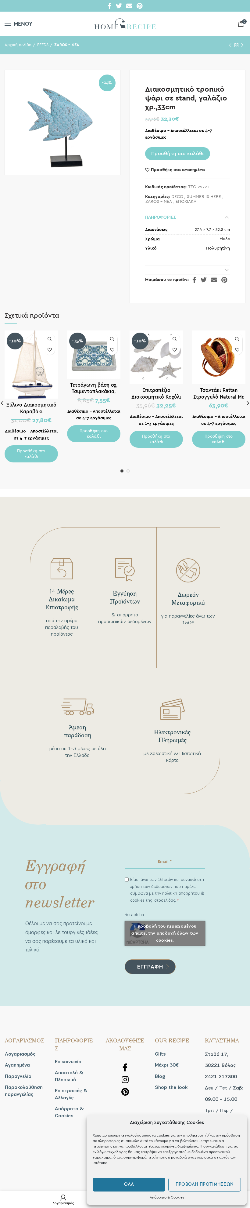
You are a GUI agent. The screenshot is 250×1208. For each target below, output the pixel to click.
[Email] (129, 6)
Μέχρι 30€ (167, 1065)
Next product (242, 45)
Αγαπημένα (17, 1065)
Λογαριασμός (20, 1054)
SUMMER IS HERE (204, 197)
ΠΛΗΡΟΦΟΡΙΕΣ (160, 217)
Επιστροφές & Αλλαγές (71, 1094)
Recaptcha (134, 914)
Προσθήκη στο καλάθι (177, 153)
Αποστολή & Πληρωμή (69, 1076)
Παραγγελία (18, 1076)
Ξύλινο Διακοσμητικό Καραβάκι (31, 408)
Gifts (160, 1054)
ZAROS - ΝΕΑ (66, 45)
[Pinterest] (139, 6)
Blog (160, 1076)
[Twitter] (119, 6)
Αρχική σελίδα (18, 45)
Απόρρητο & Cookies (167, 1197)
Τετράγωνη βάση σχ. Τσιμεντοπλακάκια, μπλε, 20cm (94, 391)
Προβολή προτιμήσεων (205, 1184)
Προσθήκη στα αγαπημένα (178, 170)
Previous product (230, 45)
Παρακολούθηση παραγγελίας (24, 1090)
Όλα (129, 1184)
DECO (177, 197)
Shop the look (171, 1087)
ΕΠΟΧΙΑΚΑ (186, 201)
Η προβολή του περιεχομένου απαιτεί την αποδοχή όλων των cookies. (164, 933)
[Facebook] (109, 6)
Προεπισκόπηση (49, 339)
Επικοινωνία (68, 1062)
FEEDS (42, 45)
